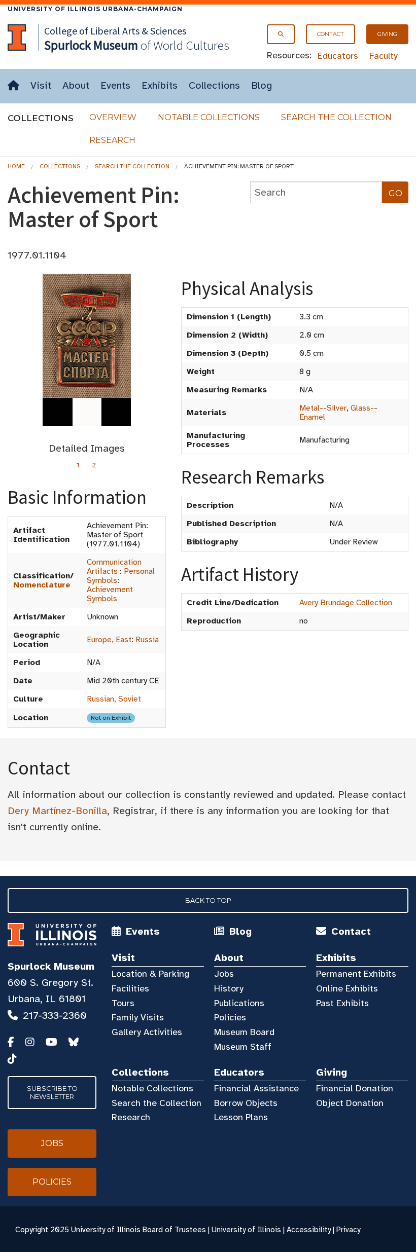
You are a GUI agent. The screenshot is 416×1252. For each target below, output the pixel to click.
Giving (387, 34)
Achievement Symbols (110, 594)
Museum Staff (242, 1046)
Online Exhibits (347, 988)
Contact (330, 34)
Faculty (383, 55)
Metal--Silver (322, 408)
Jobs (224, 973)
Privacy (348, 1229)
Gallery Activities (147, 1032)
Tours (123, 1003)
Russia (147, 640)
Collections (214, 85)
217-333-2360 (55, 1015)
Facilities (130, 988)
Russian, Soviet (114, 699)
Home (16, 166)
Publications (239, 1003)
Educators (338, 55)
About (75, 85)
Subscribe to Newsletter (52, 1092)
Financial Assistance (256, 1088)
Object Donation (350, 1103)
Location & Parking (150, 973)
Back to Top (208, 900)
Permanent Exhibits (356, 973)
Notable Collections (209, 117)
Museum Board (244, 1032)
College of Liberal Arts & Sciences (115, 30)
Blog (261, 85)
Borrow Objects (246, 1103)
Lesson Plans (241, 1117)
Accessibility (309, 1229)
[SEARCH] (281, 34)
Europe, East (109, 640)
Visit (40, 85)
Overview (112, 117)
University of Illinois (246, 1229)
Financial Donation (354, 1088)
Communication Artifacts (114, 566)
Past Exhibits (342, 1003)
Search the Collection (336, 117)
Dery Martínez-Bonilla (57, 810)
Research (112, 140)
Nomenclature (42, 585)
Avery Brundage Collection (345, 603)
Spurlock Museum (51, 966)
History (229, 988)
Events (115, 85)
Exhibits (160, 85)
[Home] (13, 86)
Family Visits (138, 1017)
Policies (230, 1017)
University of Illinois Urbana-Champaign (95, 9)
